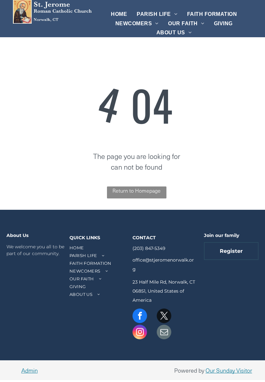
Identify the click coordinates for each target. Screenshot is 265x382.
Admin (29, 370)
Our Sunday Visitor (229, 370)
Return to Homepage (136, 190)
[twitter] (164, 317)
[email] (164, 333)
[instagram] (139, 333)
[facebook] (139, 317)
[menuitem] (119, 14)
